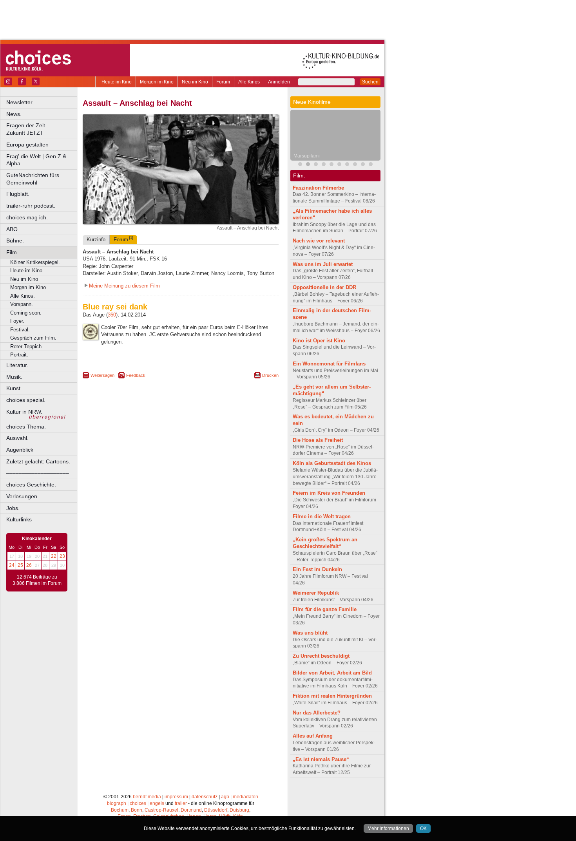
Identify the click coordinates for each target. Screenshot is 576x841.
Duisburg (239, 810)
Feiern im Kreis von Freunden (329, 493)
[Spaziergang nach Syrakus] (316, 165)
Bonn (136, 810)
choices (138, 803)
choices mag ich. (27, 217)
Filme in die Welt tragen (322, 516)
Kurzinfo (96, 239)
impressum (176, 796)
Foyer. (17, 321)
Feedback (135, 375)
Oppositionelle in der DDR (324, 287)
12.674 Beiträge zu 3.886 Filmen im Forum (37, 580)
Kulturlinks (19, 519)
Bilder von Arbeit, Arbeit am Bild (332, 673)
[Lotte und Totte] (363, 165)
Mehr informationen (388, 828)
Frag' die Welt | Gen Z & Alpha (36, 160)
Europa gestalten (27, 144)
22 (53, 556)
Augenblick (19, 450)
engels (157, 803)
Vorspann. (21, 304)
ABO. (12, 229)
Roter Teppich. (26, 346)
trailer (181, 803)
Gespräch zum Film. (33, 338)
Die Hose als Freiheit (318, 440)
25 (20, 565)
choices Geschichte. (31, 484)
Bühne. (15, 240)
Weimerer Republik (316, 593)
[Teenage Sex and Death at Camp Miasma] (339, 165)
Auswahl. (17, 438)
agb (225, 796)
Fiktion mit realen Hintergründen (332, 696)
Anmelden (279, 82)
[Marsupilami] (308, 165)
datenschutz (204, 796)
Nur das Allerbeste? (317, 713)
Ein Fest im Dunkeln (317, 569)
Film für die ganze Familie (325, 609)
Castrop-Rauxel (161, 810)
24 (11, 565)
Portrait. (19, 355)
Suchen (370, 82)
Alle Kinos (249, 82)
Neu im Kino (195, 82)
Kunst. (14, 388)
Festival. (20, 330)
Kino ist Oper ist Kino (319, 341)
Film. (12, 252)
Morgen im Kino (157, 82)
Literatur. (17, 365)
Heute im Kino (116, 82)
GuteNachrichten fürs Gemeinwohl (32, 179)
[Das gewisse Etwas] (331, 165)
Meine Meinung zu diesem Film (124, 286)
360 (112, 315)
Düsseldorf (215, 810)
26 (29, 565)
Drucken (270, 375)
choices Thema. (26, 426)
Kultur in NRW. (24, 412)
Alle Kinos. (22, 296)
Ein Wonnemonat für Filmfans (329, 364)
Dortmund (191, 810)
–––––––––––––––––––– (37, 473)
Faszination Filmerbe (318, 188)
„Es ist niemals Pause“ (321, 759)
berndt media (147, 796)
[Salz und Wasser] (371, 165)
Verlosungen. (22, 496)
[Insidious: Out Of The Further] (300, 165)
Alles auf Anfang (313, 736)
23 (62, 556)
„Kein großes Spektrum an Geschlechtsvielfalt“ (325, 543)
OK (423, 828)
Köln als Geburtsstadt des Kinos (332, 463)
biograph (116, 803)
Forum (223, 82)
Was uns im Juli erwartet (323, 264)
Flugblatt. (17, 194)
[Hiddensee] (347, 165)
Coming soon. (26, 313)
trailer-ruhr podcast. (30, 206)
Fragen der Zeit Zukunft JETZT (42, 129)
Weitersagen (102, 375)
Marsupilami (306, 156)
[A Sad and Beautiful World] (324, 165)
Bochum (120, 810)
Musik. (14, 377)
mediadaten (245, 796)
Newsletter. (20, 102)
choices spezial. (25, 400)
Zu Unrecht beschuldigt (321, 656)
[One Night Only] (355, 165)
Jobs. (13, 508)
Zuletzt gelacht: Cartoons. (38, 461)
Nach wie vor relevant (319, 241)
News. (14, 114)
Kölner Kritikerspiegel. (35, 262)
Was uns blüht (310, 633)
